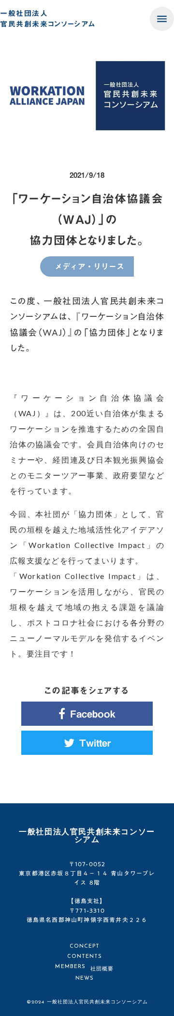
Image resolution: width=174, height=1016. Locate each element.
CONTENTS (84, 956)
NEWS (84, 978)
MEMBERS (70, 966)
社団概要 (102, 969)
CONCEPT (85, 946)
